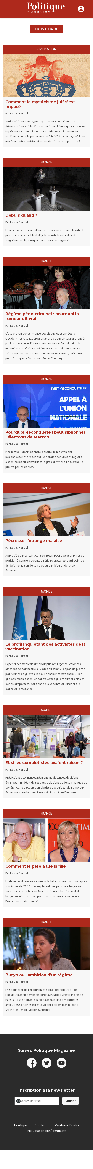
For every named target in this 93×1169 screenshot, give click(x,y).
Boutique (20, 1125)
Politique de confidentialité (46, 1131)
